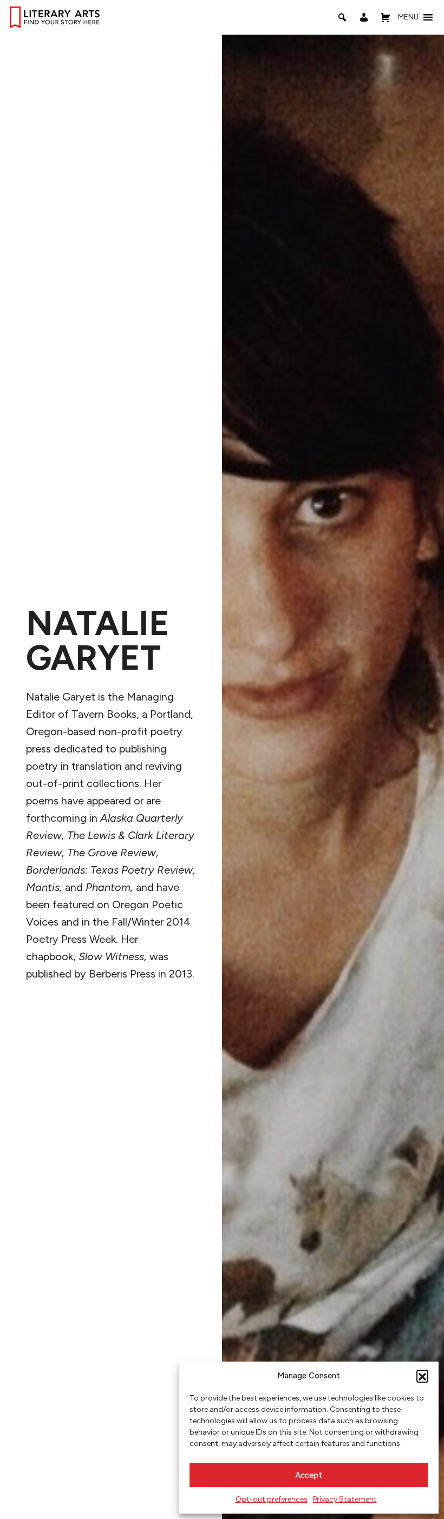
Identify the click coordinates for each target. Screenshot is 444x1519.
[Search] (342, 17)
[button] (422, 1375)
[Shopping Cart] (385, 17)
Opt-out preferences (272, 1499)
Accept (308, 1475)
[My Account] (363, 17)
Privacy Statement (345, 1499)
